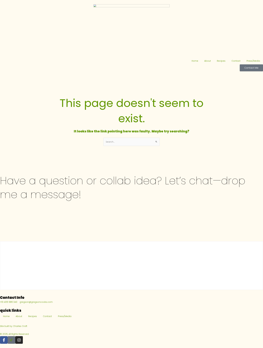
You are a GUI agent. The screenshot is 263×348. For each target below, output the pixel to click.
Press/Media (253, 60)
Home (195, 60)
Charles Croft (20, 326)
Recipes (221, 60)
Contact (235, 60)
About (207, 60)
